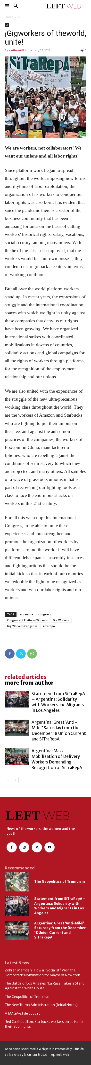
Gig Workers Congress (22, 626)
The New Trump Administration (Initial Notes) (41, 1005)
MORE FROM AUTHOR (29, 683)
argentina (26, 614)
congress (44, 614)
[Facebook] (10, 654)
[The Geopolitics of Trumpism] (17, 881)
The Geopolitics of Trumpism (59, 881)
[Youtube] (49, 847)
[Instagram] (24, 847)
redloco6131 (17, 50)
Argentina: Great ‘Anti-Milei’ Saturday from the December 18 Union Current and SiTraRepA (59, 731)
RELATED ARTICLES (26, 677)
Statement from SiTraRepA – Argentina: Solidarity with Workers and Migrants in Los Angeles (58, 702)
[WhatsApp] (32, 654)
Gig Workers (61, 620)
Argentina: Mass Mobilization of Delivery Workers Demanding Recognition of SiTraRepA (57, 759)
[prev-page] (8, 780)
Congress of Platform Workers (27, 620)
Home (9, 17)
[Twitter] (21, 654)
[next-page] (16, 780)
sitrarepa (48, 626)
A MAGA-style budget (22, 1013)
